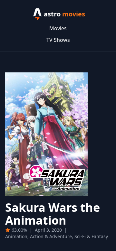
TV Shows (58, 39)
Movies (58, 28)
